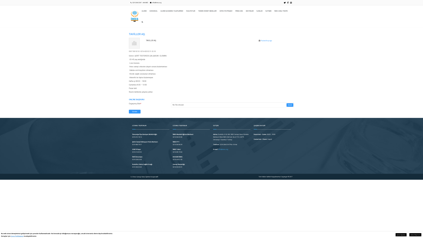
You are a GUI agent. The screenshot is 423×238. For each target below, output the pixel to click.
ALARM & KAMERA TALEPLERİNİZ (171, 11)
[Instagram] (291, 2)
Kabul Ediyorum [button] (415, 235)
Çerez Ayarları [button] (401, 235)
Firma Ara (239, 11)
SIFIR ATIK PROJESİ (226, 11)
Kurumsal (154, 11)
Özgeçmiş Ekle (135, 104)
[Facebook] (288, 2)
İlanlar (260, 11)
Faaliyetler (190, 11)
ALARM (144, 11)
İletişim (268, 11)
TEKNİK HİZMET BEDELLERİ (207, 11)
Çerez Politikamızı (17, 236)
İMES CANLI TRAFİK (281, 11)
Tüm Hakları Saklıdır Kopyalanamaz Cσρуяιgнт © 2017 (275, 177)
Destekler (250, 11)
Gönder (134, 111)
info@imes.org (156, 3)
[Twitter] (284, 2)
